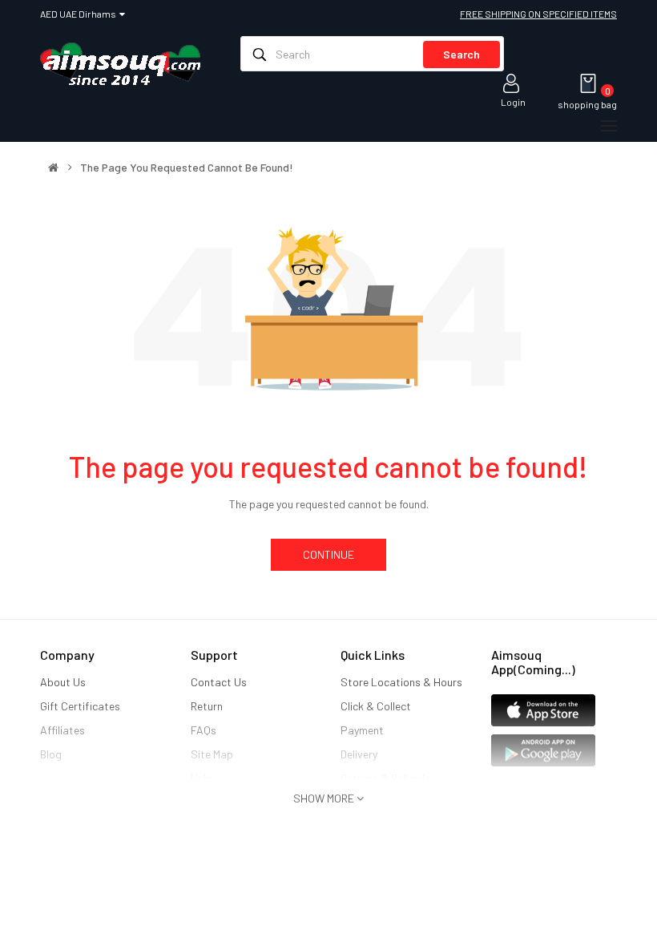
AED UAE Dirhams (79, 13)
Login (513, 101)
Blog (51, 754)
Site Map (212, 754)
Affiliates (62, 730)
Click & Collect (376, 706)
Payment (362, 730)
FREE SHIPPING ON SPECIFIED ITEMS (538, 13)
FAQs (203, 730)
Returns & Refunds (385, 778)
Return (207, 706)
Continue (328, 554)
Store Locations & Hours (401, 682)
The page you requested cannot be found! (186, 167)
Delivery (359, 754)
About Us (63, 682)
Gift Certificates (80, 706)
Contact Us (219, 682)
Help (201, 778)
